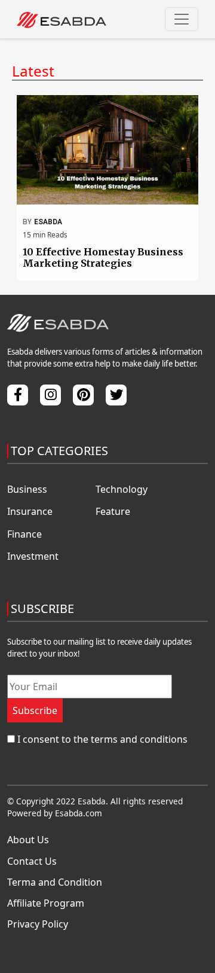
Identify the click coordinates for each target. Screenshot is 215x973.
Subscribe (35, 710)
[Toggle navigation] (181, 19)
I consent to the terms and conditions (102, 739)
